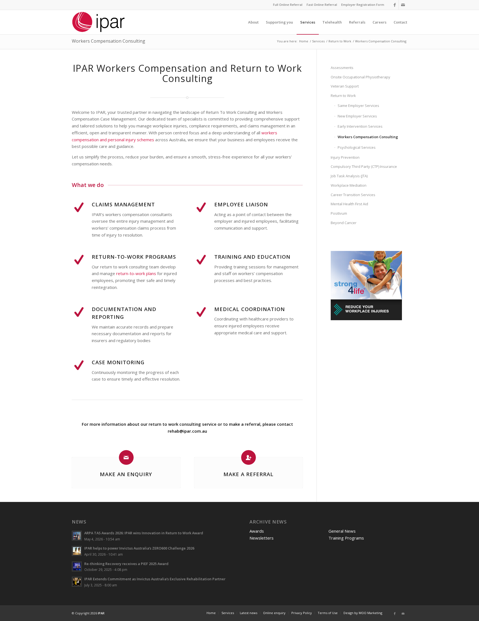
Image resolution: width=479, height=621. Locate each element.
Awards (256, 531)
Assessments (342, 67)
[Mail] (403, 5)
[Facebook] (395, 5)
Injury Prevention (345, 157)
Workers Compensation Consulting (108, 41)
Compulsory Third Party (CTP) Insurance (364, 166)
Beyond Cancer (343, 222)
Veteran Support (345, 86)
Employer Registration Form (362, 4)
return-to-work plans (136, 273)
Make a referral (248, 474)
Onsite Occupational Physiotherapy (360, 77)
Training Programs (346, 538)
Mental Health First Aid (349, 203)
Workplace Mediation (348, 185)
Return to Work (339, 41)
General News (342, 531)
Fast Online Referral (322, 4)
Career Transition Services (353, 194)
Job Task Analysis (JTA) (349, 175)
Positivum (339, 213)
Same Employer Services (358, 105)
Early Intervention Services (360, 126)
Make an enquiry (126, 474)
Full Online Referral (287, 4)
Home (303, 41)
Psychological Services (357, 147)
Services (318, 41)
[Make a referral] (248, 457)
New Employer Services (357, 116)
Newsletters (261, 538)
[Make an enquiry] (126, 457)
